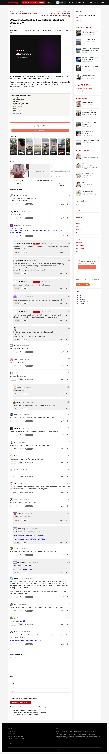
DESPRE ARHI (11, 733)
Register (81, 295)
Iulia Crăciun (79, 217)
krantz (16, 548)
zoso (77, 204)
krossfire (78, 226)
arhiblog (13, 2)
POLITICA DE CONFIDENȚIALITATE (16, 738)
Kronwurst (78, 223)
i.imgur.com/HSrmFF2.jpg (22, 569)
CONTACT (10, 743)
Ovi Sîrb (78, 239)
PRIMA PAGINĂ (12, 731)
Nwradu (78, 236)
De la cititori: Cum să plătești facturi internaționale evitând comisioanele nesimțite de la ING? (55, 15)
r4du (15, 359)
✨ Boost (20, 204)
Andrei (77, 207)
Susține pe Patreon (39, 130)
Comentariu (13, 657)
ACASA (71, 2)
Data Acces (81, 750)
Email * (12, 683)
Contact (85, 2)
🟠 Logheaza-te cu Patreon (87, 267)
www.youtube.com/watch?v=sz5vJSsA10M (29, 539)
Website (12, 691)
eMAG (77, 17)
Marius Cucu (79, 229)
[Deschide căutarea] (54, 2)
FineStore (78, 20)
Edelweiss (78, 211)
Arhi (12, 26)
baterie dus (16, 113)
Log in (81, 297)
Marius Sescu (79, 232)
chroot (56, 750)
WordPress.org (83, 303)
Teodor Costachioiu (81, 245)
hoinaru (77, 220)
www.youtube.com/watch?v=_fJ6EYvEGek (29, 535)
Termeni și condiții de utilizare (15, 736)
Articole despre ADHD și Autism (84, 88)
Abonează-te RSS (83, 284)
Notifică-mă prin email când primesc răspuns (24, 698)
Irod (77, 214)
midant (16, 414)
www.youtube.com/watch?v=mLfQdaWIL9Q (26, 641)
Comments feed (83, 301)
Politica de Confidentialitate (65, 750)
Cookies (75, 750)
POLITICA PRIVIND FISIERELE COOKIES (17, 741)
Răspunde (29, 204)
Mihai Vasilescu (80, 248)
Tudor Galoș (79, 242)
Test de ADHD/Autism (81, 91)
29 (23, 26)
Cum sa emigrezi (94, 2)
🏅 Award (13, 204)
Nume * (12, 676)
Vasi (77, 251)
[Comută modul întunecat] (49, 2)
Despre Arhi (78, 2)
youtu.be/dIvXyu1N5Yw (18, 621)
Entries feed (82, 299)
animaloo (20, 329)
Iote (15, 442)
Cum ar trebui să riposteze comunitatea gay (23, 13)
